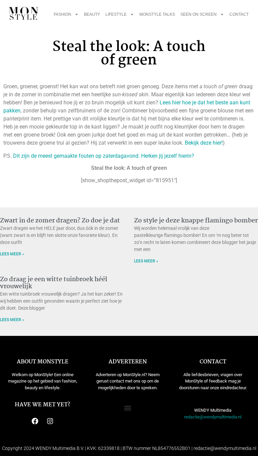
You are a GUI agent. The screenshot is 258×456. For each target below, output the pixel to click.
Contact (239, 14)
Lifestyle (116, 14)
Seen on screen (198, 14)
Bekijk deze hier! (204, 143)
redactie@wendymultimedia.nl (213, 416)
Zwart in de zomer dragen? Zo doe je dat (60, 221)
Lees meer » (12, 254)
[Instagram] (50, 421)
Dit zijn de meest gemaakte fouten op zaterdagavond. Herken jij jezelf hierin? (103, 156)
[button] (127, 407)
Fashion (62, 14)
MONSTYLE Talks (157, 14)
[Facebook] (35, 421)
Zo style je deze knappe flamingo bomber (196, 221)
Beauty (92, 14)
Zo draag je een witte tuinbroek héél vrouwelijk (53, 283)
